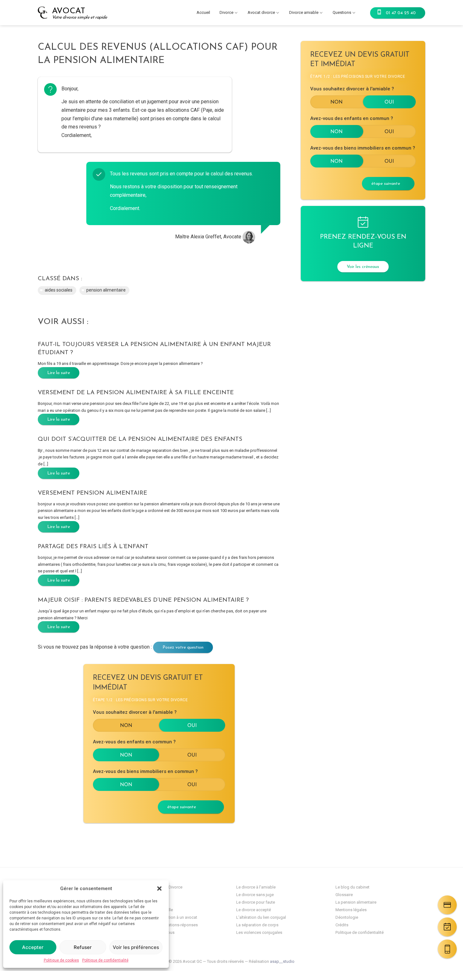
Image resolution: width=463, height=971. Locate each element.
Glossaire (344, 894)
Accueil (203, 12)
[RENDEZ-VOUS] (447, 926)
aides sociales (58, 289)
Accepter (32, 947)
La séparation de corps (257, 925)
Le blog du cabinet (352, 887)
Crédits (341, 925)
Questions (342, 12)
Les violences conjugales (259, 932)
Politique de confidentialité (105, 960)
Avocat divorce (261, 12)
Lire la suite (58, 373)
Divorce (226, 12)
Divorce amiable (303, 12)
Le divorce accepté (253, 909)
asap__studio (282, 961)
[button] (159, 888)
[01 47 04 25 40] (447, 949)
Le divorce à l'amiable (256, 887)
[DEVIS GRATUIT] (447, 904)
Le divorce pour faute (255, 902)
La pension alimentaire (355, 902)
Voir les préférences (136, 947)
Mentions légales (351, 909)
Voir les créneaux (363, 266)
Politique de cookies (61, 960)
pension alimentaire (106, 289)
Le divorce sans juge (255, 894)
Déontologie (346, 917)
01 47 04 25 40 (401, 13)
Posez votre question (183, 647)
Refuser (83, 947)
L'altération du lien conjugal (261, 917)
